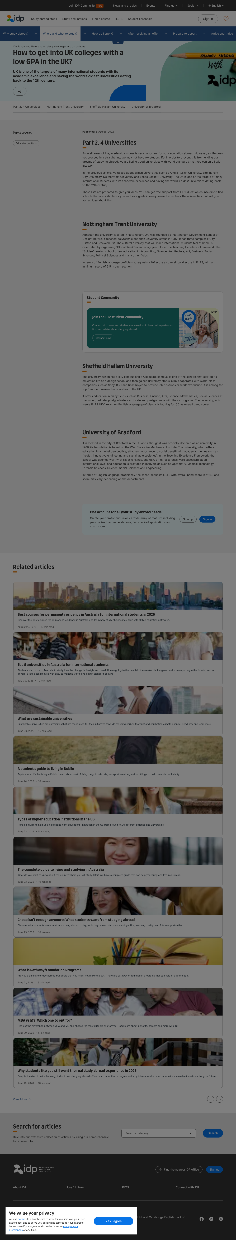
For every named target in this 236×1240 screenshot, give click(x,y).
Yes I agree (114, 1221)
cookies (22, 1219)
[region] (71, 1220)
